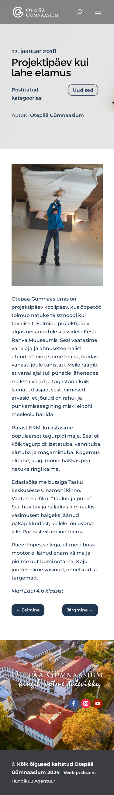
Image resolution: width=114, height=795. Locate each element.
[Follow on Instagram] (86, 703)
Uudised (83, 90)
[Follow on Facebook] (73, 703)
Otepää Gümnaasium (57, 115)
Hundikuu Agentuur (33, 781)
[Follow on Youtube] (98, 703)
